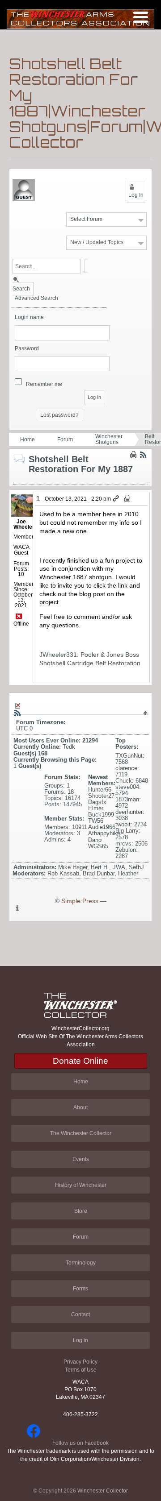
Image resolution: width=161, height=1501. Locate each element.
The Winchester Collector (80, 1133)
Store (80, 1211)
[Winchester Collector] (80, 18)
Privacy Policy (80, 1362)
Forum (65, 439)
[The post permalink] (116, 499)
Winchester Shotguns (109, 439)
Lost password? (59, 415)
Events (80, 1159)
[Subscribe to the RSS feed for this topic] (143, 454)
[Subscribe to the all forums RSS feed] (17, 713)
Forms (80, 1288)
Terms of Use (81, 1370)
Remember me (44, 384)
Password (27, 349)
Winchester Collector (102, 1491)
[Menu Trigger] (140, 16)
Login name (29, 317)
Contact (80, 1314)
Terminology (81, 1263)
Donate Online (80, 1061)
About (80, 1107)
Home (27, 439)
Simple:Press (79, 901)
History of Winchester (80, 1185)
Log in (80, 1340)
